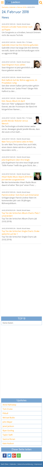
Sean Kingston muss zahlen (13, 64)
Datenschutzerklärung (25, 464)
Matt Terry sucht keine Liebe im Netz (17, 141)
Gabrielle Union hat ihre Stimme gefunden (20, 45)
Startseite (5, 7)
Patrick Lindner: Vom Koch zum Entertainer (20, 195)
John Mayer (7, 422)
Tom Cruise (7, 409)
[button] (5, 456)
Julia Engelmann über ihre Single (16, 160)
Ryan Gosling (8, 430)
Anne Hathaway (9, 404)
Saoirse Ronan (9, 439)
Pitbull (5, 413)
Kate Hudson (8, 443)
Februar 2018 (21, 7)
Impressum (38, 464)
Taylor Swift (8, 435)
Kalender (13, 7)
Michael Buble (9, 417)
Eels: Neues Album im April (13, 101)
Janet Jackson (8, 426)
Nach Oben (4, 464)
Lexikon (13, 2)
